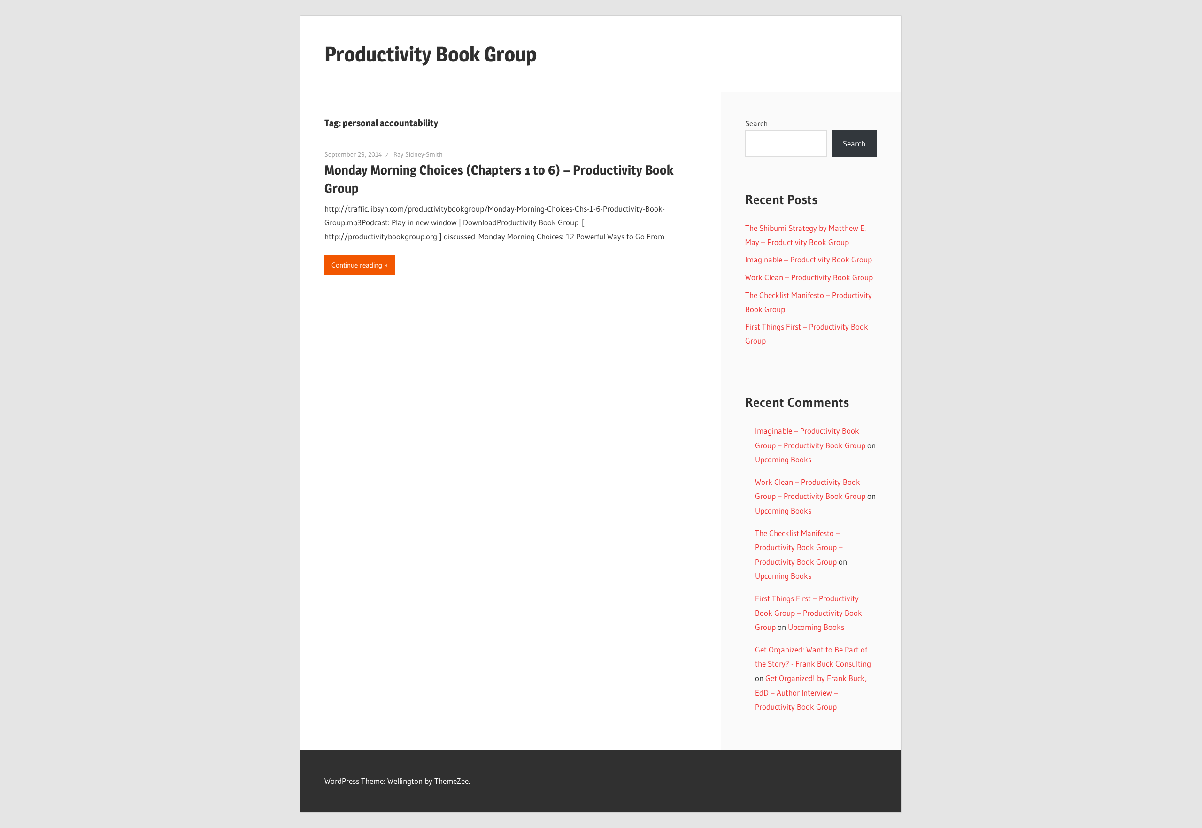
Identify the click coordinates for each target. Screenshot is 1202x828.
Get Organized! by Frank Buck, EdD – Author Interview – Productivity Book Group (811, 692)
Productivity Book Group (430, 54)
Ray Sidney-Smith (418, 154)
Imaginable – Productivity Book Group (808, 259)
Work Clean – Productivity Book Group (809, 277)
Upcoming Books (783, 459)
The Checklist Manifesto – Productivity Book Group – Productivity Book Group (799, 547)
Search (756, 123)
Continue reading (356, 265)
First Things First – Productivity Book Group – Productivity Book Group (808, 612)
